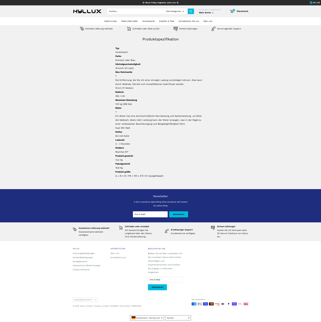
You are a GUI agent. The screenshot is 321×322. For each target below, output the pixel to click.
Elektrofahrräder (129, 21)
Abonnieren (178, 214)
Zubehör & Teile (166, 21)
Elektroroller (110, 21)
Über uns (207, 21)
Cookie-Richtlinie (81, 269)
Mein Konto (205, 12)
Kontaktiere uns (118, 257)
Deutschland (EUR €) (83, 300)
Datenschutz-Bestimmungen (87, 265)
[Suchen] (191, 11)
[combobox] (147, 317)
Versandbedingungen (83, 257)
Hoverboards (148, 21)
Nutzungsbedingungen (84, 253)
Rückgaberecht (80, 261)
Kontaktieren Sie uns (189, 21)
